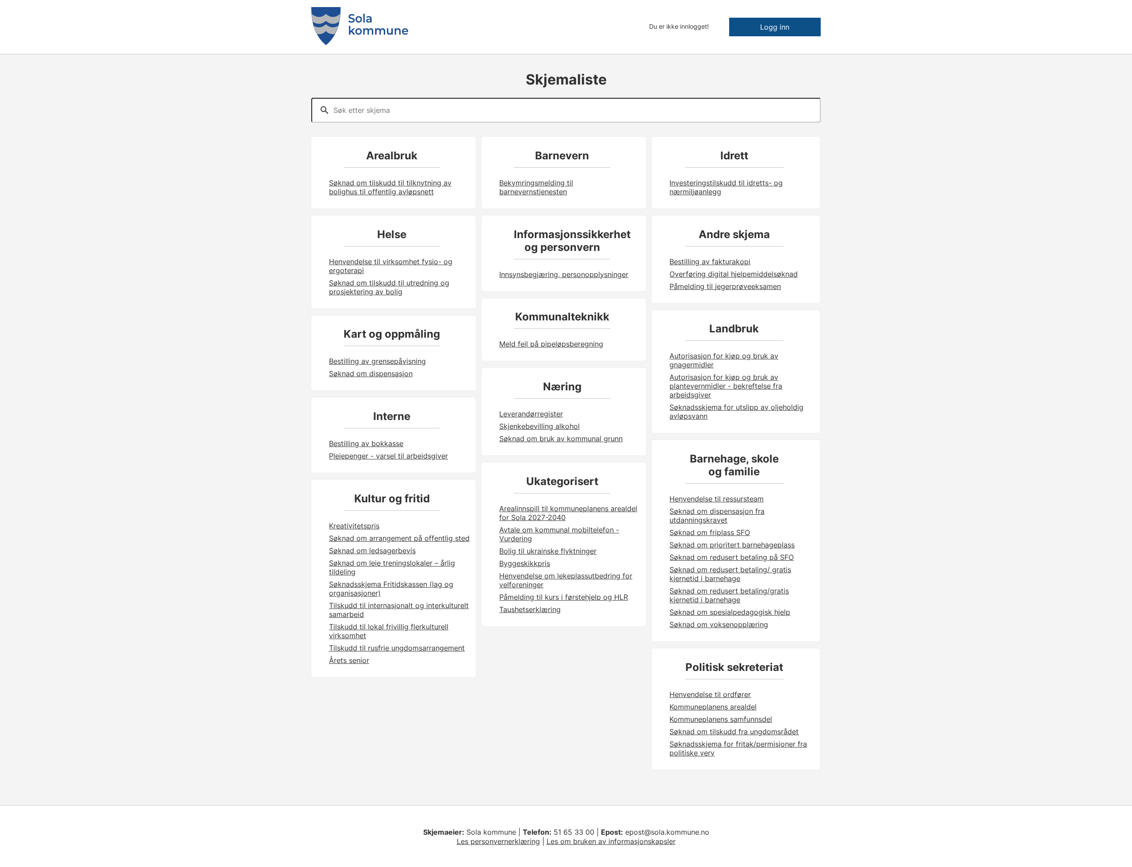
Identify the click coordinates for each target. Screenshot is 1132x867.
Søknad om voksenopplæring (718, 624)
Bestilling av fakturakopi (709, 261)
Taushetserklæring (530, 609)
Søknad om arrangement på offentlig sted (399, 538)
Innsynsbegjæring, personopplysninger (563, 274)
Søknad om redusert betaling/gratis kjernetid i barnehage (729, 595)
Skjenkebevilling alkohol (539, 426)
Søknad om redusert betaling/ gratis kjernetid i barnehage (730, 574)
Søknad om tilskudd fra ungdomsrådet (734, 731)
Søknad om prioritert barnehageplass (732, 544)
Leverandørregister (531, 413)
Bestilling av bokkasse (366, 443)
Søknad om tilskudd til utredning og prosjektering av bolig (389, 287)
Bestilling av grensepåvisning (377, 361)
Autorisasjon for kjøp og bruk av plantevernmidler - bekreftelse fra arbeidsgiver (725, 386)
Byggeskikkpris (524, 563)
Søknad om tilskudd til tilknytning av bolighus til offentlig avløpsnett (390, 187)
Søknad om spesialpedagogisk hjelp (729, 612)
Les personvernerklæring (498, 841)
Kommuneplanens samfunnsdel (720, 719)
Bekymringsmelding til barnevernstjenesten (536, 187)
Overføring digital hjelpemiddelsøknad (733, 274)
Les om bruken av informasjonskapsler (611, 841)
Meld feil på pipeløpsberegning (551, 343)
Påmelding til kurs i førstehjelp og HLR (563, 597)
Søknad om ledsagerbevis (372, 550)
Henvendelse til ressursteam (716, 498)
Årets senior (349, 660)
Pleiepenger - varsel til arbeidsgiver (388, 455)
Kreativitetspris (354, 525)
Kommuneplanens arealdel (713, 706)
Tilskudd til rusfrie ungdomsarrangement (397, 648)
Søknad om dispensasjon (371, 373)
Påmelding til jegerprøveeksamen (725, 286)
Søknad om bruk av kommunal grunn (561, 438)
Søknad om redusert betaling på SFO (731, 557)
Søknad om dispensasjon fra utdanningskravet (717, 515)
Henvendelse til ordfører (710, 694)
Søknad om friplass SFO (709, 532)
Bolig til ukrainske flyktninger (548, 551)
